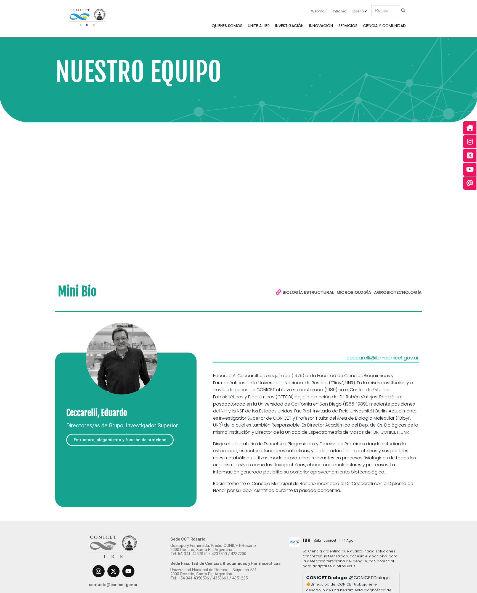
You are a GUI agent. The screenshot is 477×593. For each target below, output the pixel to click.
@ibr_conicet (325, 540)
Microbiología (354, 292)
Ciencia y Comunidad (384, 25)
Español (359, 11)
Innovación (321, 25)
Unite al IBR (259, 25)
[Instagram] (98, 571)
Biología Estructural (308, 292)
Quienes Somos (227, 25)
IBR (307, 540)
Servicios (347, 25)
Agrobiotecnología (398, 292)
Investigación (289, 25)
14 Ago (347, 540)
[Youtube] (128, 571)
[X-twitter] (113, 571)
